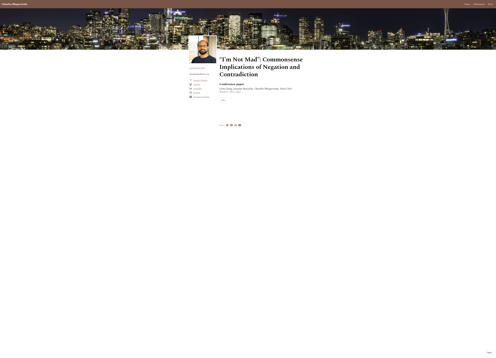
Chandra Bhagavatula (14, 4)
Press (490, 4)
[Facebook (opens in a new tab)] (231, 125)
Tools (489, 353)
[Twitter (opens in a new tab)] (227, 125)
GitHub (196, 92)
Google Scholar (200, 80)
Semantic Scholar (201, 96)
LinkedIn (197, 88)
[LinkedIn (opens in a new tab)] (235, 125)
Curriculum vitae (197, 67)
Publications (479, 4)
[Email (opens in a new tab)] (239, 125)
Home (467, 4)
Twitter (196, 84)
